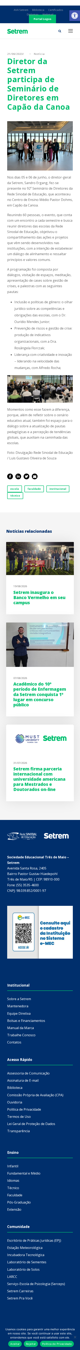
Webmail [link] (47, 14)
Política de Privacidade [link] (24, 1109)
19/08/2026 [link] (20, 586)
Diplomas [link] (33, 14)
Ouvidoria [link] (14, 1102)
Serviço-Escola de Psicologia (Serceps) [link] (36, 1284)
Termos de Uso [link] (19, 1116)
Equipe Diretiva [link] (19, 1013)
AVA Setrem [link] (21, 10)
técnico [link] (15, 495)
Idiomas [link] (13, 1180)
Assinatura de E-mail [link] (23, 1080)
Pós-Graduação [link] (19, 1202)
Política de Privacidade (57, 1343)
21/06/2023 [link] (15, 54)
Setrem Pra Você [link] (20, 1298)
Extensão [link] (14, 1209)
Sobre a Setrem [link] (19, 999)
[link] (74, 15)
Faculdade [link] (14, 1195)
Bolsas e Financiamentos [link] (26, 1020)
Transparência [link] (18, 1131)
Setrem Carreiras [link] (20, 1291)
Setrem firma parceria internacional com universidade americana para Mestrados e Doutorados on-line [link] (39, 779)
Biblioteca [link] (38, 10)
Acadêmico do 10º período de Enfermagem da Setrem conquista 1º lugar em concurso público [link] (39, 694)
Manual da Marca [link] (20, 1028)
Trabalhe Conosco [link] (21, 1035)
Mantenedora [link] (17, 1006)
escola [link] (14, 489)
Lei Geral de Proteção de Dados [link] (31, 1124)
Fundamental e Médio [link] (23, 1173)
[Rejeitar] (75, 1337)
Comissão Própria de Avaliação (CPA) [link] (35, 1095)
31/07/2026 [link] (20, 763)
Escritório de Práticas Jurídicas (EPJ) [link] (34, 1240)
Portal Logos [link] (42, 19)
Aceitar (15, 1343)
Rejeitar (31, 1343)
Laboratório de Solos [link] (23, 1269)
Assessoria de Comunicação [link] (28, 1073)
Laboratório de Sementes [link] (26, 1262)
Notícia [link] (39, 54)
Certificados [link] (55, 10)
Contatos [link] (14, 1042)
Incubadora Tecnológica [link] (25, 1255)
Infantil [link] (12, 1166)
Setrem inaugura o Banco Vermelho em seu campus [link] (39, 597)
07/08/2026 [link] (20, 678)
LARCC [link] (12, 1276)
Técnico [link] (13, 1188)
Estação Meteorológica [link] (24, 1247)
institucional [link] (57, 489)
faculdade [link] (34, 489)
